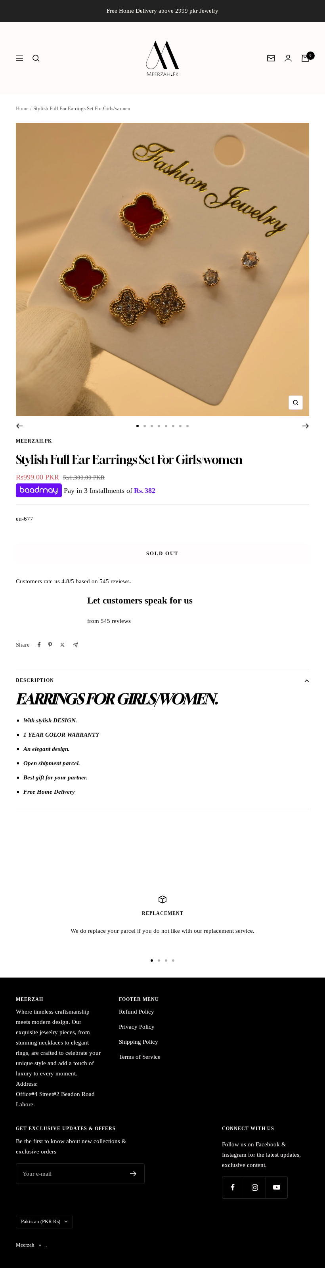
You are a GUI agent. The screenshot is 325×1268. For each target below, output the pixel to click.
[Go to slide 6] (173, 426)
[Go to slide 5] (166, 426)
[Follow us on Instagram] (255, 1187)
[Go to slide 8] (187, 426)
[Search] (36, 58)
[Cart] (305, 58)
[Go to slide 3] (152, 426)
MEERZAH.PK (34, 441)
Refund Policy (136, 1011)
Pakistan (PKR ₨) (40, 1221)
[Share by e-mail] (75, 644)
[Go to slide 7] (180, 426)
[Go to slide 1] (137, 426)
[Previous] (19, 426)
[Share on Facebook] (39, 644)
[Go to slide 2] (144, 426)
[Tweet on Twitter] (62, 644)
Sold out (162, 553)
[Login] (288, 58)
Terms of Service (140, 1057)
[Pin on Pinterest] (50, 644)
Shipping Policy (138, 1042)
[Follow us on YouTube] (276, 1187)
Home (22, 108)
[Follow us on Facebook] (233, 1187)
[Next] (305, 426)
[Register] (133, 1173)
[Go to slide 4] (159, 426)
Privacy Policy (137, 1027)
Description (35, 680)
